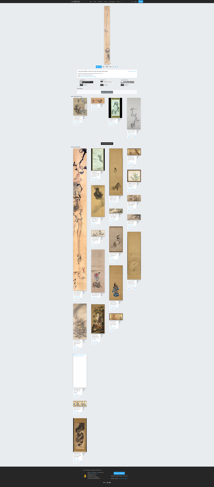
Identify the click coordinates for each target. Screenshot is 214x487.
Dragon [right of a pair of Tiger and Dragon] (77, 391)
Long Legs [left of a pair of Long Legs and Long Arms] (77, 294)
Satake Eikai (76, 346)
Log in (135, 1)
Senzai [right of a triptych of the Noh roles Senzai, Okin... (113, 303)
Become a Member (119, 473)
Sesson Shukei (130, 207)
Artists (95, 1)
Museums (100, 1)
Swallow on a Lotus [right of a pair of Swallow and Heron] (113, 198)
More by (107, 143)
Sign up (140, 1)
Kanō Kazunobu (95, 341)
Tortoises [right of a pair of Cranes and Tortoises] (95, 239)
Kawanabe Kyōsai (133, 71)
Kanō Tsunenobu (113, 201)
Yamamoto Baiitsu (131, 188)
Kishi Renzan (76, 394)
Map (90, 1)
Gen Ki (93, 242)
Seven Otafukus (94, 104)
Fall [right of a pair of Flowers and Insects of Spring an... (132, 185)
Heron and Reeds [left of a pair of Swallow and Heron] (131, 282)
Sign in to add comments (107, 92)
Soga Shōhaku (76, 459)
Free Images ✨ (112, 1)
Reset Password (125, 478)
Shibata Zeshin (112, 327)
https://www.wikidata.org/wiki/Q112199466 (88, 76)
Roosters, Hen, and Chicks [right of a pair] (113, 255)
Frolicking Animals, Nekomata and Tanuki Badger (77, 118)
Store (118, 1)
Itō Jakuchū (76, 411)
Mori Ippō (94, 223)
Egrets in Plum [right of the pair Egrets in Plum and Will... (131, 204)
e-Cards (105, 1)
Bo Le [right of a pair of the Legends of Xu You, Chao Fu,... (114, 216)
